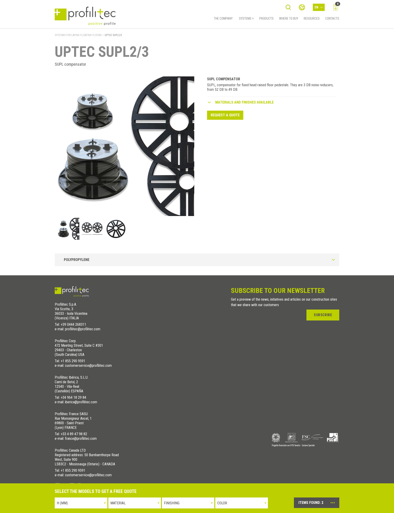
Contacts (332, 18)
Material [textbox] (118, 503)
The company (223, 18)
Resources (312, 18)
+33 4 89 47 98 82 (74, 434)
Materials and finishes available (244, 102)
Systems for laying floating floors (78, 35)
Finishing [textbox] (171, 503)
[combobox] (81, 502)
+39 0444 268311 (73, 324)
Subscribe (323, 315)
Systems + (246, 18)
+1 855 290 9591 (73, 361)
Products (266, 18)
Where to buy (288, 18)
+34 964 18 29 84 (73, 397)
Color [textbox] (222, 503)
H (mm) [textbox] (62, 503)
